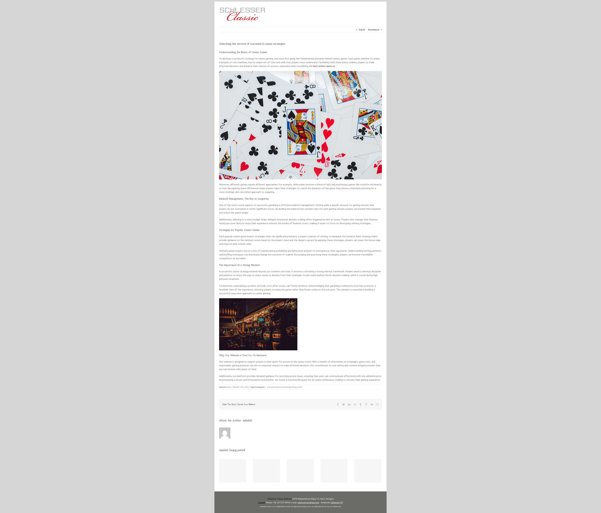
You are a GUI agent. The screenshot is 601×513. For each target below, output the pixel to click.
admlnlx (222, 387)
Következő (373, 29)
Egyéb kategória (258, 387)
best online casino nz (324, 66)
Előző (362, 29)
